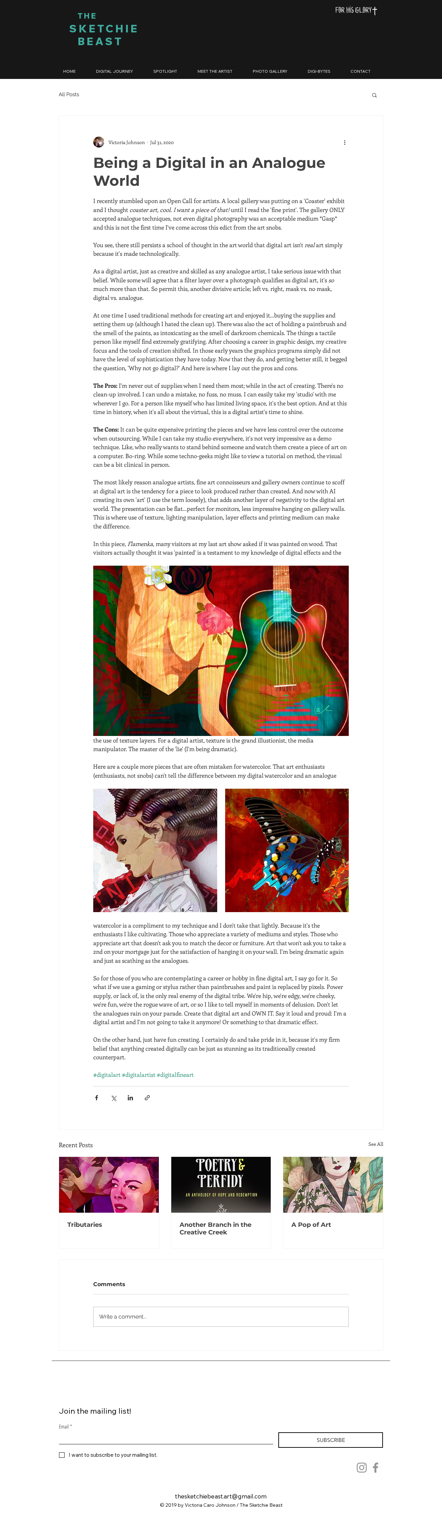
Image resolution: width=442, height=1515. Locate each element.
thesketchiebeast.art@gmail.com (221, 1496)
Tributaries (84, 1225)
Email (65, 1426)
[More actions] (344, 142)
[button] (374, 95)
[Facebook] (375, 1467)
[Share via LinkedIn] (130, 1097)
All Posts (69, 94)
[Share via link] (147, 1097)
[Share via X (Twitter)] (113, 1097)
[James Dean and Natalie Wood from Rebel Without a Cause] (109, 1185)
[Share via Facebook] (96, 1097)
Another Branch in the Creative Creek (215, 1228)
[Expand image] (155, 850)
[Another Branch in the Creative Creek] (221, 1185)
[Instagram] (361, 1467)
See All (375, 1144)
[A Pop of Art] (333, 1185)
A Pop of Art (311, 1225)
